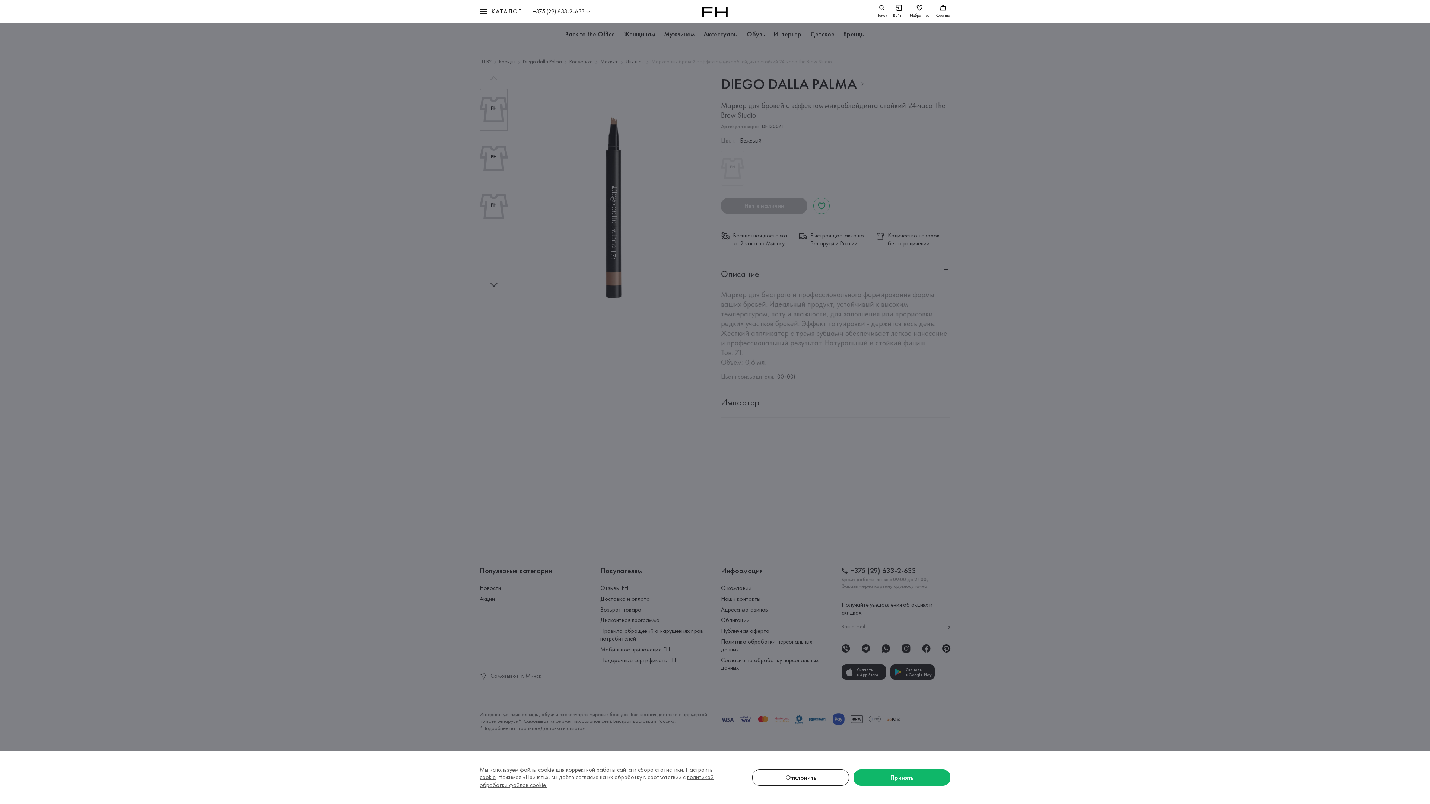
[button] (500, 11)
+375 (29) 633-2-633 (559, 11)
